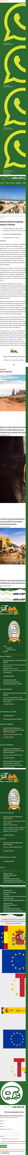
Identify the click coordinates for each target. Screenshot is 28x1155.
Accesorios (9, 648)
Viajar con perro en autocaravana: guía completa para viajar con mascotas (14, 581)
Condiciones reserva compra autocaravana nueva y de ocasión (13, 879)
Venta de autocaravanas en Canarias (13, 761)
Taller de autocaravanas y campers (12, 719)
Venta (7, 183)
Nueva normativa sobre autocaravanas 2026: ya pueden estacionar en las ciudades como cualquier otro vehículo (14, 429)
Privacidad (6, 877)
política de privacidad (13, 1139)
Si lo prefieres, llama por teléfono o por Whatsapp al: (13, 1149)
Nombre (2, 1121)
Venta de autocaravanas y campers (12, 684)
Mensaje (2, 1136)
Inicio (2, 183)
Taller (12, 183)
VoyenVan (11, 248)
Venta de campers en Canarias (11, 763)
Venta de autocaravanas (9, 680)
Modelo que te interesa (6, 1129)
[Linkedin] (14, 365)
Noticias (5, 651)
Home (1, 216)
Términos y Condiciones (10, 875)
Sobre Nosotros (7, 873)
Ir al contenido (3, 0)
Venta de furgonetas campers (11, 682)
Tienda (5, 646)
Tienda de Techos (11, 650)
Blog (5, 216)
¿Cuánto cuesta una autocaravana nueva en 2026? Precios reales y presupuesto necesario (12, 521)
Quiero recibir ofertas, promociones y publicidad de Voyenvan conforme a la (14, 1142)
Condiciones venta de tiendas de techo (14, 882)
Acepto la (10, 1139)
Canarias (18, 183)
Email (1, 1123)
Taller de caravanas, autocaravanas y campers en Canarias (13, 766)
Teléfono (2, 1126)
